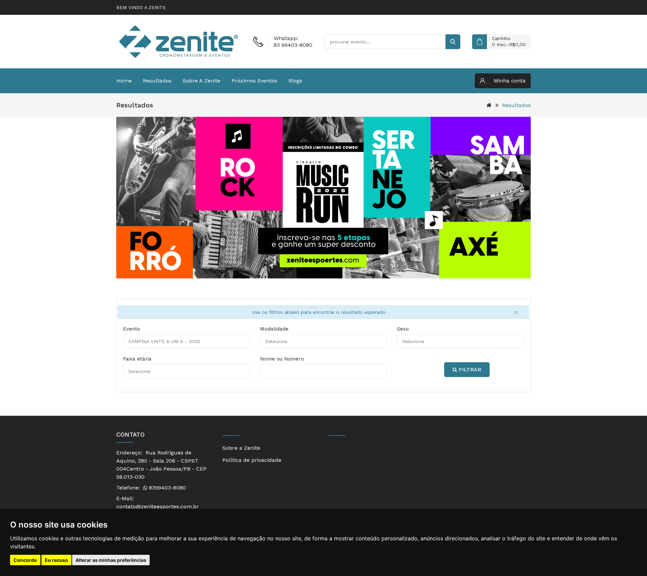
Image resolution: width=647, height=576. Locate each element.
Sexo (403, 329)
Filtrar (469, 369)
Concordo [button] (25, 560)
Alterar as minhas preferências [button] (110, 560)
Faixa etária (137, 359)
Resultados (157, 80)
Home (124, 80)
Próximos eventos (254, 80)
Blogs (295, 80)
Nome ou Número (282, 359)
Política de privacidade (251, 460)
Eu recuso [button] (56, 560)
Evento (131, 329)
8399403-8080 (166, 487)
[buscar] (452, 41)
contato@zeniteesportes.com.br (157, 506)
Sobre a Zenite (201, 80)
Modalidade (274, 329)
